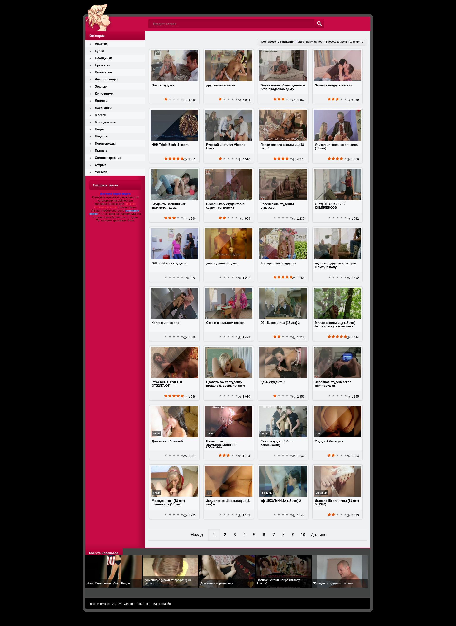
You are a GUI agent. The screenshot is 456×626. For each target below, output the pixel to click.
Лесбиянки (103, 108)
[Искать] (319, 23)
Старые (100, 165)
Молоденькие (105, 122)
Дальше (319, 534)
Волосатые (103, 72)
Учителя (101, 172)
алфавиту (356, 41)
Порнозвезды (105, 143)
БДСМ (99, 51)
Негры (99, 129)
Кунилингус (104, 93)
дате (301, 41)
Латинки (101, 101)
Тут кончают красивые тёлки (115, 220)
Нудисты (101, 136)
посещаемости (338, 41)
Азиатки (101, 44)
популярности (315, 41)
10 (303, 535)
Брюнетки (102, 65)
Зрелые (101, 86)
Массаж (100, 115)
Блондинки (103, 58)
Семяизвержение (108, 158)
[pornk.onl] (115, 15)
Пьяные (101, 150)
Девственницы (106, 79)
